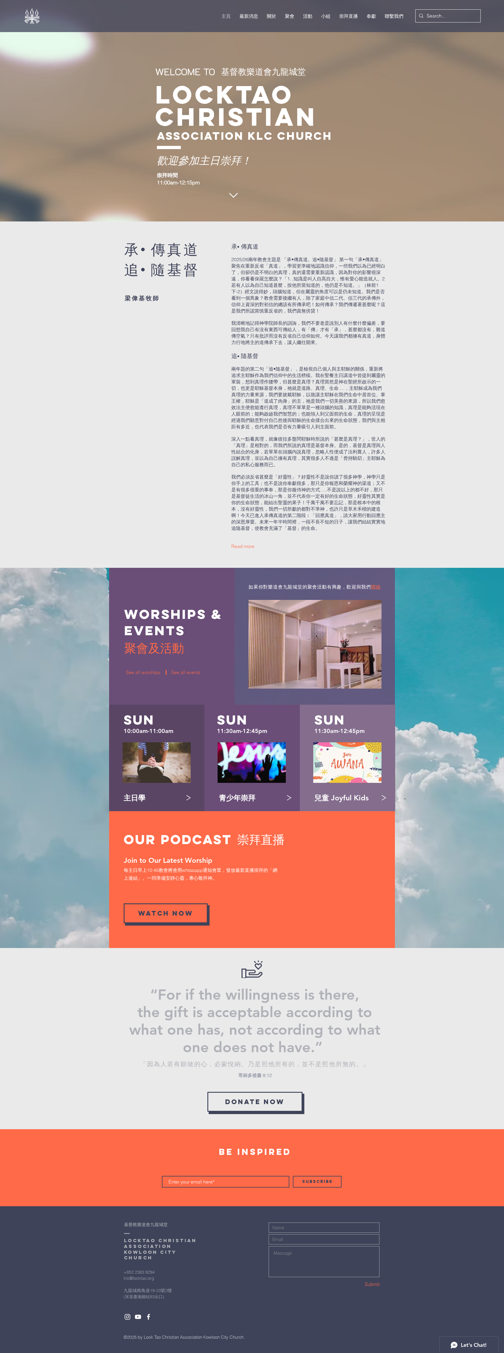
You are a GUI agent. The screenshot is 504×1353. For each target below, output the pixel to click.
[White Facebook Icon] (148, 1317)
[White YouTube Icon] (138, 1317)
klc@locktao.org (139, 1278)
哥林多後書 (250, 1075)
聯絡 (376, 587)
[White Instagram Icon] (127, 1317)
